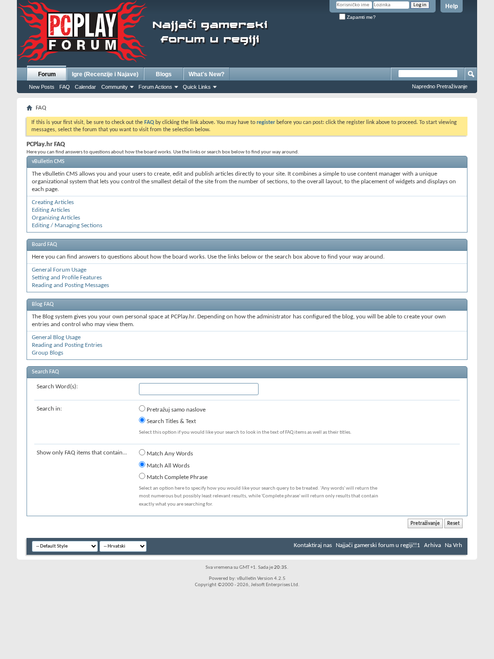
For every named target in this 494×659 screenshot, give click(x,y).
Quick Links (197, 87)
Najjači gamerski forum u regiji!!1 (378, 545)
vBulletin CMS (48, 162)
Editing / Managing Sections (67, 225)
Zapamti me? (360, 17)
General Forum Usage (59, 270)
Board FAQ (44, 244)
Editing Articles (51, 210)
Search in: (49, 409)
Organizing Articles (56, 218)
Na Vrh (453, 545)
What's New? (206, 74)
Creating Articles (53, 202)
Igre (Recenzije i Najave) (105, 74)
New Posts (42, 87)
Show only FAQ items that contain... (82, 453)
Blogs (164, 74)
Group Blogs (47, 353)
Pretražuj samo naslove (175, 410)
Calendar (85, 87)
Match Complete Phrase (176, 477)
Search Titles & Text (170, 421)
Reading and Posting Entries (67, 345)
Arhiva (432, 545)
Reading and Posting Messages (70, 285)
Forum (47, 74)
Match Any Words (169, 454)
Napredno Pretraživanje (439, 86)
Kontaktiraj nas (313, 545)
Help (451, 6)
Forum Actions (155, 87)
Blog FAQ (43, 304)
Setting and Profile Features (67, 278)
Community (114, 87)
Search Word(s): (57, 387)
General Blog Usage (56, 337)
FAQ (64, 87)
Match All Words (167, 466)
